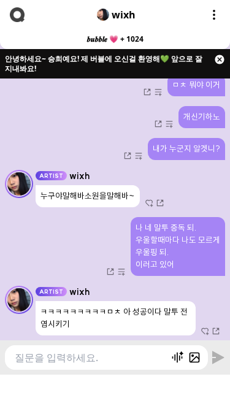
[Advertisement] (115, 390)
